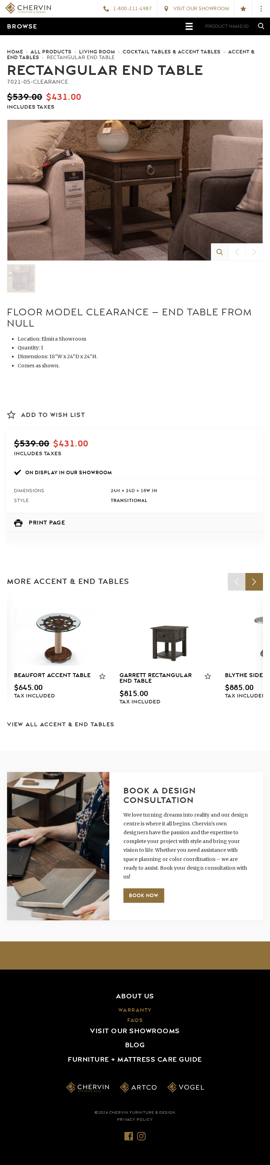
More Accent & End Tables (68, 581)
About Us (135, 996)
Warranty (135, 1010)
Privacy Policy (135, 1119)
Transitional (129, 500)
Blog (135, 1045)
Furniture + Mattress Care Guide (135, 1059)
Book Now (144, 895)
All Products (51, 51)
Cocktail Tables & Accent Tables (172, 51)
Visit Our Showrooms (135, 1031)
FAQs (135, 1020)
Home (15, 51)
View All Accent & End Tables (61, 724)
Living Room (97, 51)
